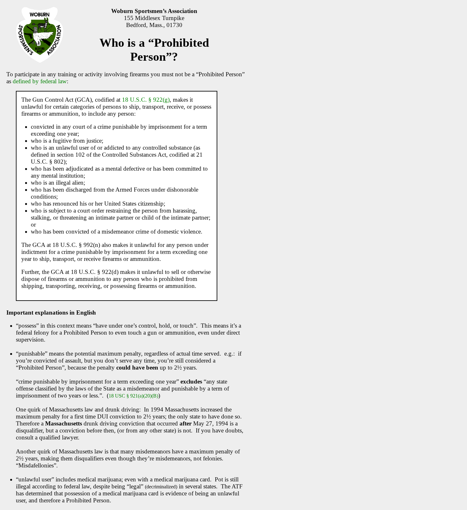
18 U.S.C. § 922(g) (146, 99)
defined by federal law (40, 81)
